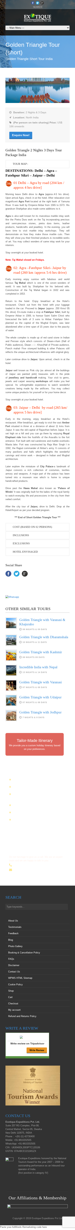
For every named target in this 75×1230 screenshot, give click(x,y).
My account (14, 1010)
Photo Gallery (15, 946)
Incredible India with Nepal (38, 667)
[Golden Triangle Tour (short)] (37, 102)
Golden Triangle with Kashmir (40, 652)
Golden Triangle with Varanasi (40, 682)
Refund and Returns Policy (22, 1016)
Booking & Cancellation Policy (24, 952)
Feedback (13, 933)
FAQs (11, 959)
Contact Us (14, 971)
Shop (11, 990)
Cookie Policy (15, 984)
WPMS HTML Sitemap (20, 978)
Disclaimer (13, 965)
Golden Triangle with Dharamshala (43, 637)
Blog (10, 940)
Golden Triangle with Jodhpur (40, 712)
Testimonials (14, 927)
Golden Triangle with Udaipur (40, 697)
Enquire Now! (20, 135)
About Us (13, 920)
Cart (10, 997)
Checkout (13, 1003)
